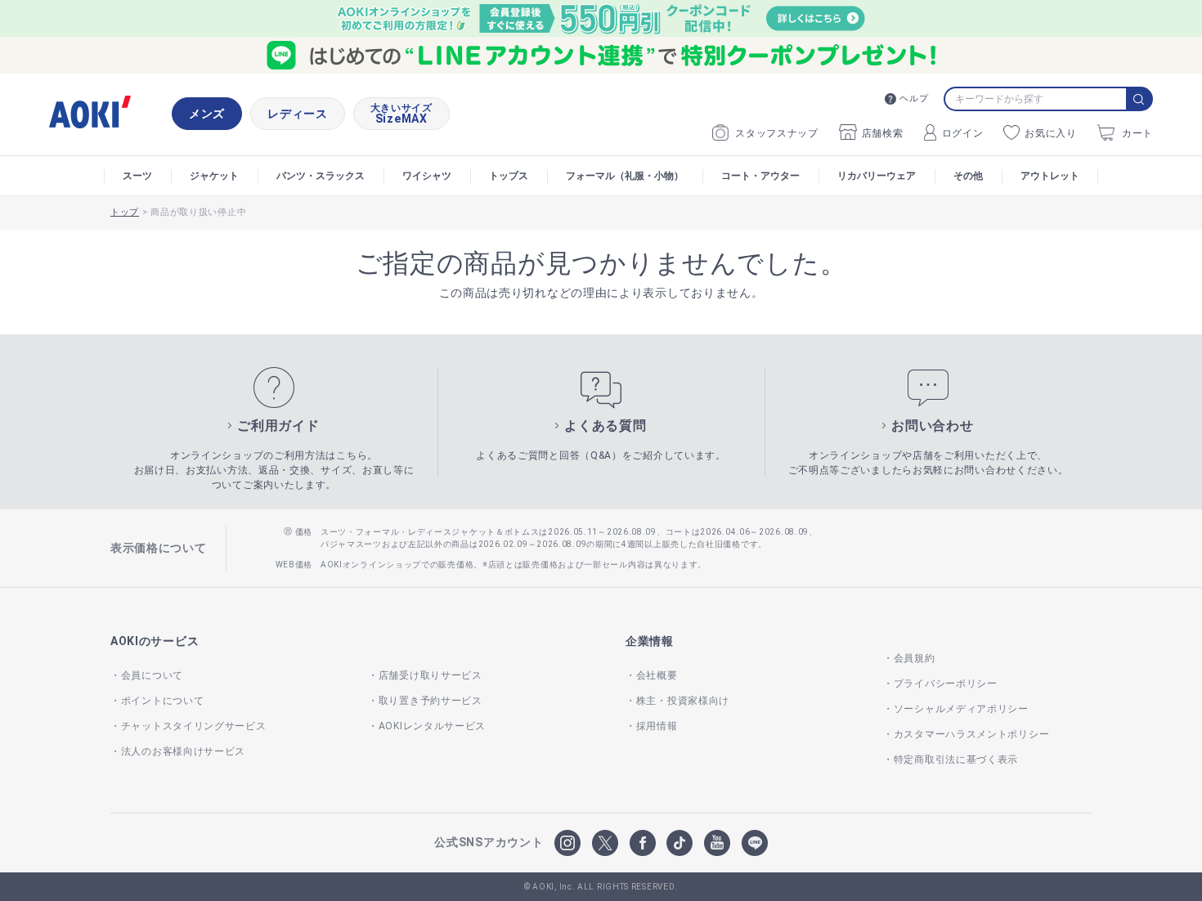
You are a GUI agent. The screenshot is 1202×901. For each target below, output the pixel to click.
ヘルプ (913, 98)
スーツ (137, 176)
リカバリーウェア (876, 176)
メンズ (207, 113)
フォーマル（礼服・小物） (625, 176)
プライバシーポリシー (946, 683)
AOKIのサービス (154, 641)
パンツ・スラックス (320, 176)
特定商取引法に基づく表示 (956, 759)
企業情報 (650, 641)
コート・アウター (760, 176)
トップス (508, 176)
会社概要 (657, 675)
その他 (968, 176)
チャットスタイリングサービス (194, 726)
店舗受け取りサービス (430, 675)
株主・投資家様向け (682, 700)
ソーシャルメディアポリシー (961, 709)
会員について (152, 675)
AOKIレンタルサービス (432, 726)
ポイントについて (162, 700)
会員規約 (914, 658)
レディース (297, 113)
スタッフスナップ (777, 133)
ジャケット (214, 176)
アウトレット (1049, 176)
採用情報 (657, 726)
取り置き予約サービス (430, 700)
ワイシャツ (426, 176)
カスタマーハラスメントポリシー (971, 734)
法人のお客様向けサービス (183, 751)
